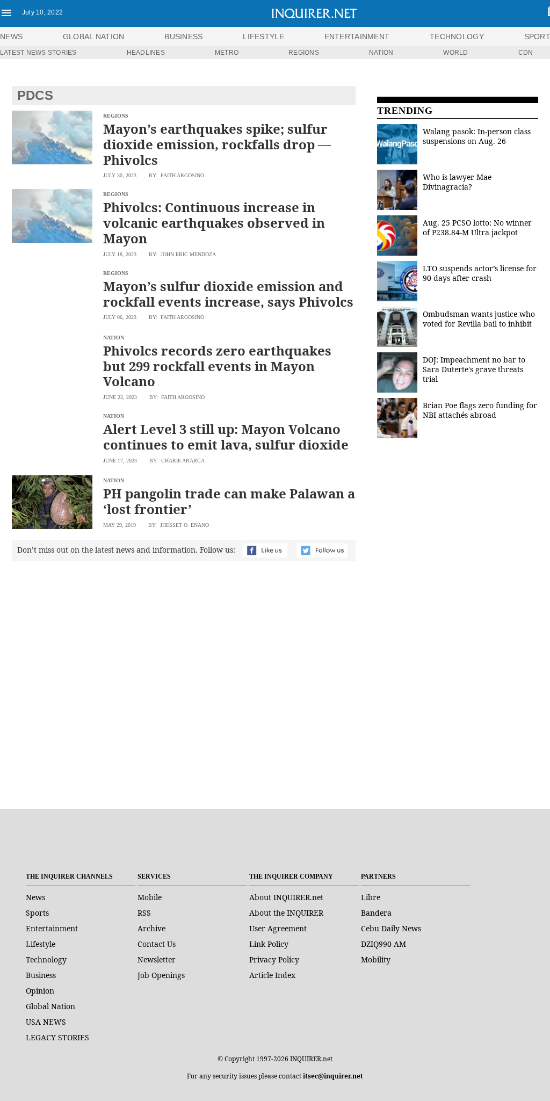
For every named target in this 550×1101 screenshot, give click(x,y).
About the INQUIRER (286, 913)
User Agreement (278, 928)
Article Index (272, 975)
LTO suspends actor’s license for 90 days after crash (480, 273)
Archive (151, 928)
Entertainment (52, 928)
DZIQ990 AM (383, 944)
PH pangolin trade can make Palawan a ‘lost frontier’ (229, 501)
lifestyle (263, 36)
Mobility (375, 959)
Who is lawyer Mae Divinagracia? (457, 182)
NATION (381, 52)
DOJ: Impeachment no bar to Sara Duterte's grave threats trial (474, 369)
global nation (94, 36)
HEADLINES (146, 52)
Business (41, 975)
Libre (370, 897)
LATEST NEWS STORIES (38, 52)
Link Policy (268, 944)
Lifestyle (40, 944)
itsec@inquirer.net (333, 1076)
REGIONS (303, 52)
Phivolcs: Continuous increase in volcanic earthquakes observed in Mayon (214, 222)
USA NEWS (46, 1022)
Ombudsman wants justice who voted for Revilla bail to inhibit (479, 319)
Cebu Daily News (391, 928)
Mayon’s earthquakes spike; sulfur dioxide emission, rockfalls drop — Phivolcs (217, 144)
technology (457, 36)
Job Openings (161, 975)
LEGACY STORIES (57, 1037)
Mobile (150, 897)
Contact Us (157, 944)
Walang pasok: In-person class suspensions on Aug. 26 (477, 136)
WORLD (455, 52)
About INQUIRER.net (286, 897)
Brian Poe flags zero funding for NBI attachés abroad (480, 410)
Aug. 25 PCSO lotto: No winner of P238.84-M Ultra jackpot (477, 227)
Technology (46, 959)
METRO (226, 52)
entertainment (357, 36)
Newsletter (157, 959)
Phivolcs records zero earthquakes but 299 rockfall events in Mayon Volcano (217, 366)
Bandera (376, 913)
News (11, 36)
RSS (144, 913)
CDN (525, 52)
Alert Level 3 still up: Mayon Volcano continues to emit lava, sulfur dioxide (226, 436)
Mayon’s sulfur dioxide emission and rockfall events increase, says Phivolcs (228, 293)
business (183, 36)
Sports (37, 913)
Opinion (40, 991)
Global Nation (50, 1006)
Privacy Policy (274, 959)
